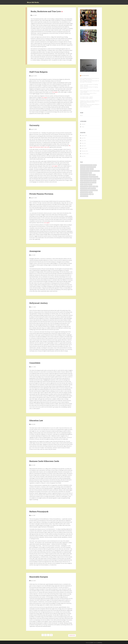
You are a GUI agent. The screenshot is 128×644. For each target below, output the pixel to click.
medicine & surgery (84, 186)
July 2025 (83, 156)
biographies (83, 169)
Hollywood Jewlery (38, 303)
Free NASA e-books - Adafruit (86, 97)
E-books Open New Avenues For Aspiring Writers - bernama (89, 85)
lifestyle (85, 184)
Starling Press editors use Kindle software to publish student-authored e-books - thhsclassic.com (89, 102)
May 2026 (84, 143)
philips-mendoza (84, 188)
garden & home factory (93, 176)
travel (90, 194)
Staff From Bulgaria (38, 72)
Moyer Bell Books (33, 2)
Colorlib (91, 642)
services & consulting (84, 190)
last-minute (94, 182)
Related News (85, 75)
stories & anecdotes (93, 190)
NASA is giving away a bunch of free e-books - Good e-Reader (89, 91)
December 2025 (85, 153)
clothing (91, 170)
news (94, 186)
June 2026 (84, 140)
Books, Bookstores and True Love (46, 11)
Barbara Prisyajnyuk (38, 511)
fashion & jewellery (84, 176)
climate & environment (85, 170)
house (82, 180)
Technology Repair (84, 192)
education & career (84, 174)
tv (92, 194)
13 (51, 635)
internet (94, 180)
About (81, 115)
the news (90, 192)
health (91, 178)
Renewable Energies (38, 577)
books (87, 169)
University (34, 125)
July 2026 (83, 138)
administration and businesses (86, 165)
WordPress (100, 642)
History (94, 178)
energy (90, 174)
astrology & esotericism (90, 167)
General (83, 124)
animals (94, 165)
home (98, 178)
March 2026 (84, 148)
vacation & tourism (84, 196)
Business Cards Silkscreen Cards (44, 461)
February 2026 (85, 151)
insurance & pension (88, 180)
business (91, 169)
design (90, 172)
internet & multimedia (85, 182)
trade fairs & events (84, 194)
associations (83, 167)
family (94, 174)
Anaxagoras (35, 251)
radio (89, 188)
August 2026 (84, 135)
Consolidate (34, 363)
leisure (82, 184)
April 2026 (84, 145)
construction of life (84, 172)
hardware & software (85, 178)
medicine (90, 184)
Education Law (36, 420)
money (90, 186)
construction (96, 170)
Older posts (71, 635)
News (83, 126)
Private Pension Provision (41, 194)
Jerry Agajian (55, 92)
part (97, 186)
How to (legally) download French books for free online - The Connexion (89, 79)
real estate (93, 188)
